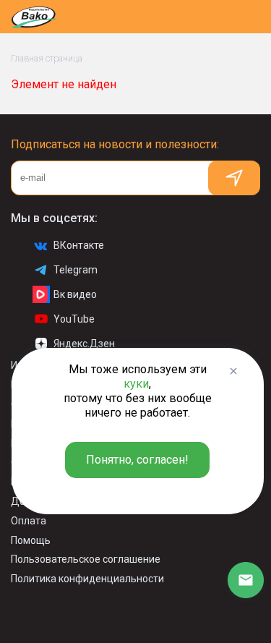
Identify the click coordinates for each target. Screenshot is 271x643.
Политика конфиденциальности (87, 578)
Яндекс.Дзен (84, 343)
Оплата (28, 521)
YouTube (74, 319)
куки (136, 384)
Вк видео (75, 294)
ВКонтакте (78, 245)
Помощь (31, 540)
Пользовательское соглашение (85, 559)
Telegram (75, 270)
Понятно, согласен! (137, 460)
